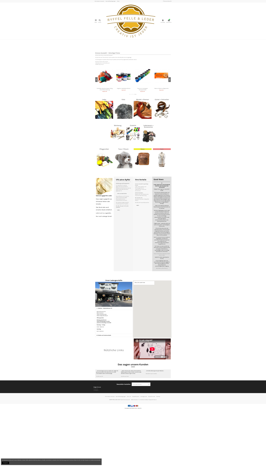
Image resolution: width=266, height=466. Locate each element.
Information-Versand (99, 1)
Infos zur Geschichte (122, 234)
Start (118, 1)
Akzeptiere (5, 462)
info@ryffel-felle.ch (152, 441)
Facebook (96, 430)
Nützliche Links (114, 391)
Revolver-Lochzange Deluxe (124, 129)
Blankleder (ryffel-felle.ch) (162, 309)
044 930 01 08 (143, 441)
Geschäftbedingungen (111, 1)
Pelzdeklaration (135, 437)
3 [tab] (132, 135)
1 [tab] (129, 135)
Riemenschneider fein (142, 129)
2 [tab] (131, 135)
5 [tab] (135, 135)
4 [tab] (133, 135)
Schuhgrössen (143, 437)
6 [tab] (136, 135)
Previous (96, 64)
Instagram (96, 431)
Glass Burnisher (161, 129)
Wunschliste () (167, 1)
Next (169, 64)
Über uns (129, 437)
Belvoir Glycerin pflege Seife (105, 129)
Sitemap (158, 437)
